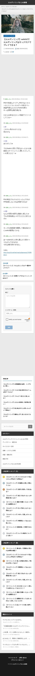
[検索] (30, 426)
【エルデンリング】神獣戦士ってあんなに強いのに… (19, 522)
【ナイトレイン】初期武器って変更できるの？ (19, 528)
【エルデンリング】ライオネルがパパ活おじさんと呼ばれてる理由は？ (19, 478)
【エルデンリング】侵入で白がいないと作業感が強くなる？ (19, 497)
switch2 (7, 51)
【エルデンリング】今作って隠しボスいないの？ (19, 515)
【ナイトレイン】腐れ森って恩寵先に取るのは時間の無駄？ (19, 549)
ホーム (3, 6)
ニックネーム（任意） (11, 310)
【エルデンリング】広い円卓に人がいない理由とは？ (19, 509)
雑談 (4, 459)
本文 (6, 292)
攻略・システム (7, 450)
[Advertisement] (17, 76)
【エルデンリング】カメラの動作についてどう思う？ (19, 534)
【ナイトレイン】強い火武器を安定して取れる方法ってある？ (19, 562)
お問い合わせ (23, 657)
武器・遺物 (6, 454)
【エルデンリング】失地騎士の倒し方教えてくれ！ (19, 484)
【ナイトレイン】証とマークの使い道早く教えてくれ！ (19, 606)
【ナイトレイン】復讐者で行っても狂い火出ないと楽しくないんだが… (19, 599)
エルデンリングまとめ (11, 6)
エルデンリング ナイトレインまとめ (14, 439)
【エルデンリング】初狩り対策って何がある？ (19, 490)
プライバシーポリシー (17, 660)
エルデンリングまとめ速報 (17, 2)
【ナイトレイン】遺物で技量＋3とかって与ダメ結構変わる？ (19, 503)
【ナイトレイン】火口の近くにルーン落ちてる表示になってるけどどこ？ (19, 587)
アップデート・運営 (9, 442)
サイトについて (12, 657)
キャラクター (7, 446)
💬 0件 (12, 51)
